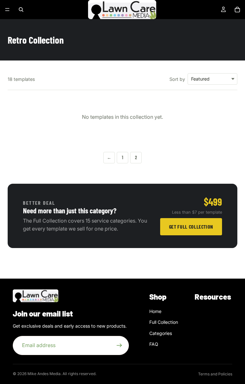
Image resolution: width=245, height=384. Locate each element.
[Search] (21, 10)
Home (155, 311)
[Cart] (237, 10)
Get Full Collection (191, 227)
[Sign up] (119, 345)
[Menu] (7, 9)
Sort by (177, 79)
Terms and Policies (215, 374)
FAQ (153, 344)
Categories (160, 333)
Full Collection (163, 322)
